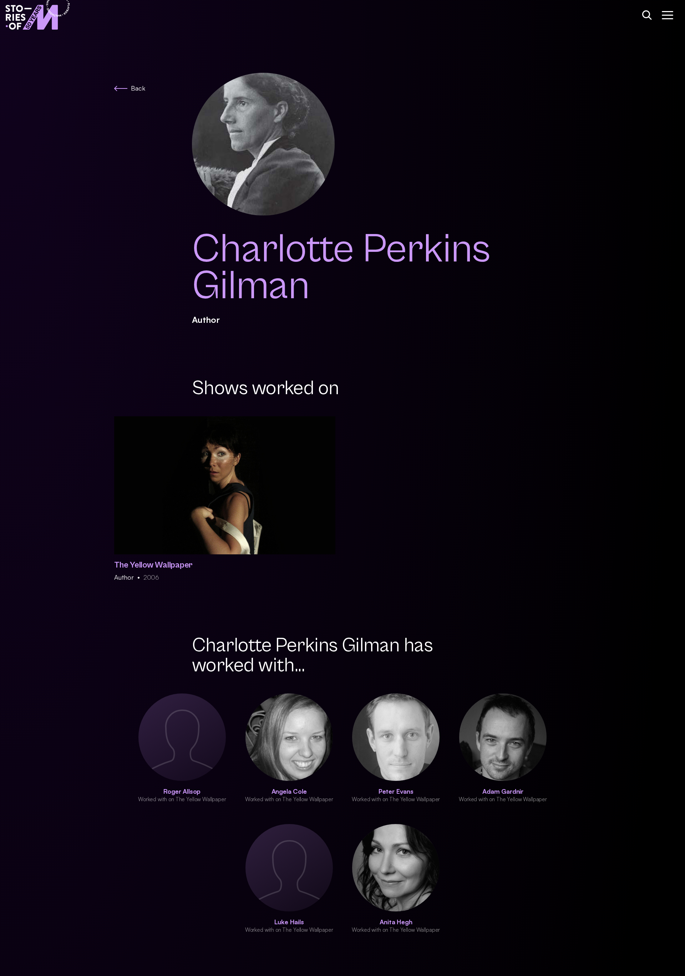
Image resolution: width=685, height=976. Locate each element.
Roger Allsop (182, 791)
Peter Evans (396, 791)
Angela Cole (289, 791)
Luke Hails (289, 922)
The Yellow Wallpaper (153, 565)
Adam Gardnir (502, 791)
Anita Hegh (396, 922)
